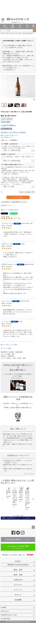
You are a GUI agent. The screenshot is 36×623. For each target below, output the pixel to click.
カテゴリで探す (4, 27)
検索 (34, 30)
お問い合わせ (5, 611)
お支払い (18, 561)
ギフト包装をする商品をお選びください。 (12, 164)
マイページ (27, 27)
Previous (3, 499)
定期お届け (12, 27)
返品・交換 (18, 575)
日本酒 (7, 33)
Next (33, 499)
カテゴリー (18, 585)
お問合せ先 (18, 580)
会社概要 (18, 600)
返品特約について (6, 205)
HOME (2, 33)
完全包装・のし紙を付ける (8, 154)
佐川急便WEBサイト (10, 69)
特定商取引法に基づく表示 (9, 615)
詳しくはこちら (29, 473)
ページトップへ (33, 527)
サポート (18, 595)
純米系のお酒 (13, 33)
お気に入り (20, 27)
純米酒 (20, 33)
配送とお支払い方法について (9, 135)
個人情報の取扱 (5, 618)
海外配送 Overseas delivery (18, 565)
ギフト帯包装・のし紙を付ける (9, 144)
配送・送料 (18, 570)
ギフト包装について (7, 137)
